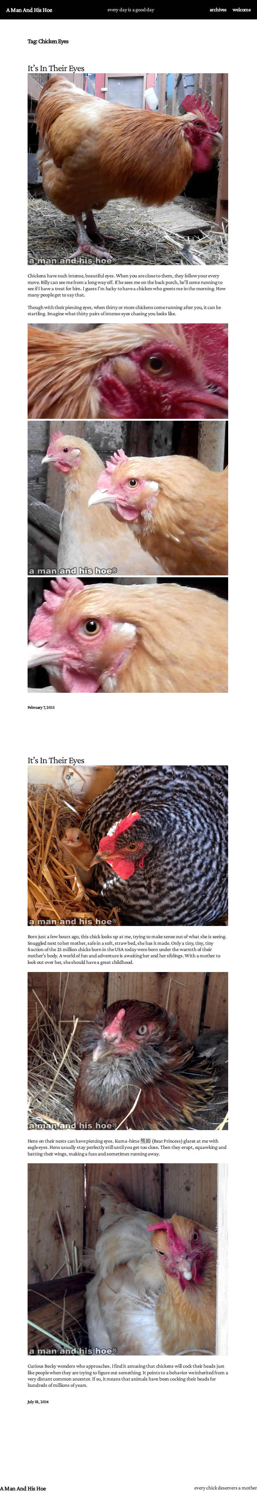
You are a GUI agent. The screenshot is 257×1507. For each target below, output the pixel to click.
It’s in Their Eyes (56, 68)
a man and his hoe (29, 9)
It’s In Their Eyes (56, 760)
